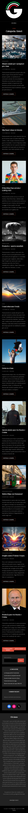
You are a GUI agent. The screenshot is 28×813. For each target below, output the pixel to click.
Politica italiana (8, 491)
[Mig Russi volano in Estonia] (14, 113)
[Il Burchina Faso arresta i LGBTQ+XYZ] (14, 172)
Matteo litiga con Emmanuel (12, 494)
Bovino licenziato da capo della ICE (13, 683)
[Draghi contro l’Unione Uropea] (14, 539)
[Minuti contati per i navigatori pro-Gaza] (14, 47)
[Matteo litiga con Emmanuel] (14, 477)
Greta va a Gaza (7, 368)
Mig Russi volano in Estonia (12, 130)
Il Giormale (13, 808)
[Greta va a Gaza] (14, 351)
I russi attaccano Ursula (10, 306)
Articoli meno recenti (8, 649)
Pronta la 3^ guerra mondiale (12, 246)
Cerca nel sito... (8, 657)
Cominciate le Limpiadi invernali (12, 675)
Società (6, 61)
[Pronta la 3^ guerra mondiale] (14, 231)
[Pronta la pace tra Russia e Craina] (14, 599)
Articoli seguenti (19, 648)
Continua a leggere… (9, 94)
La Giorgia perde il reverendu (11, 673)
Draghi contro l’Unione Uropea (13, 555)
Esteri (3, 61)
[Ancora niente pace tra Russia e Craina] (14, 413)
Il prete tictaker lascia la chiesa (12, 678)
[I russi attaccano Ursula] (14, 290)
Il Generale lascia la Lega (10, 681)
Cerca (20, 660)
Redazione (13, 69)
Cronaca (4, 243)
